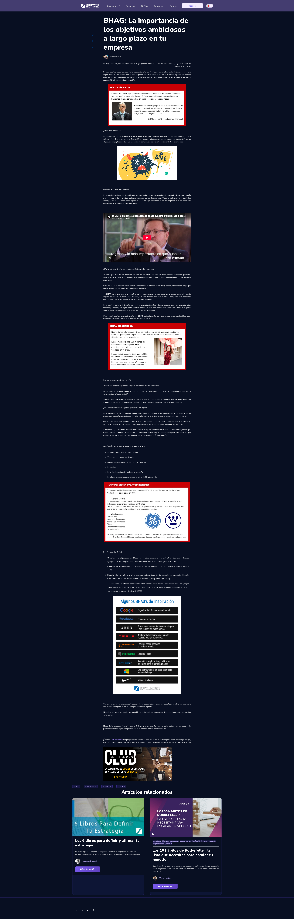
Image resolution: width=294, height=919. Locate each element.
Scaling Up (107, 786)
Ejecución (212, 841)
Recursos (130, 6)
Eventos (173, 6)
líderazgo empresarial (170, 841)
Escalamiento (90, 786)
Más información (87, 869)
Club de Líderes (116, 739)
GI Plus (144, 6)
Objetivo (121, 786)
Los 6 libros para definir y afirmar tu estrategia (107, 843)
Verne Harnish (115, 57)
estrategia (157, 841)
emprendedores (159, 843)
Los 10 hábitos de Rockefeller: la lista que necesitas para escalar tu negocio (183, 855)
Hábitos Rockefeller (199, 841)
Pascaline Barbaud (89, 861)
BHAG (76, 786)
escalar (169, 843)
